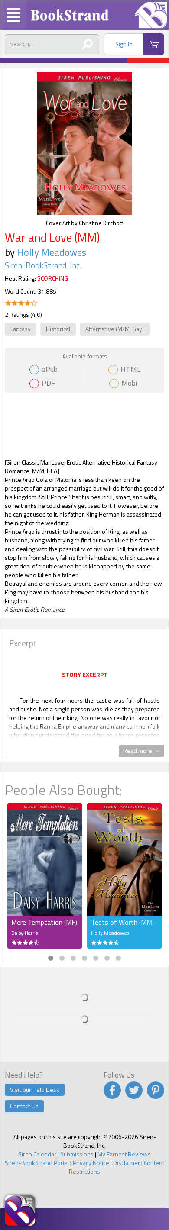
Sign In (124, 43)
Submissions (77, 1154)
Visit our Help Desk (34, 1089)
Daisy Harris (24, 933)
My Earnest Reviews (124, 1154)
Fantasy (20, 328)
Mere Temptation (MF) (44, 922)
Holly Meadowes (51, 252)
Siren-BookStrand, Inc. (43, 265)
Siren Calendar (37, 1154)
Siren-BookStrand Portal (37, 1162)
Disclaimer (126, 1162)
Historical (58, 328)
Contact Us (24, 1106)
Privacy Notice (91, 1162)
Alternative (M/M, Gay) (114, 328)
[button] (50, 958)
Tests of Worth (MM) (122, 922)
